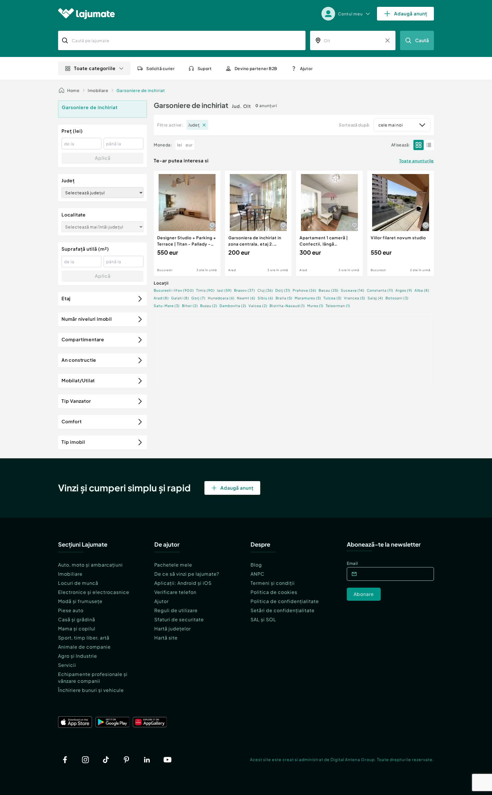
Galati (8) (180, 298)
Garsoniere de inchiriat (140, 90)
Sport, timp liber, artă (83, 638)
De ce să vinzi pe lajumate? (186, 574)
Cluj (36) (265, 290)
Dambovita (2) (233, 306)
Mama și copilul (76, 628)
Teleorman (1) (338, 306)
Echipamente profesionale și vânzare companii (93, 677)
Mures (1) (315, 306)
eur (189, 144)
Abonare (364, 594)
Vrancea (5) (354, 298)
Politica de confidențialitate (285, 601)
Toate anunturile (416, 160)
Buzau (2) (208, 306)
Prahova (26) (304, 290)
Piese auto (70, 610)
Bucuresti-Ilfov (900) (174, 290)
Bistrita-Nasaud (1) (287, 306)
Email (352, 563)
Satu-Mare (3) (167, 306)
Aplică (102, 158)
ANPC (258, 574)
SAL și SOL (263, 619)
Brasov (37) (244, 290)
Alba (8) (422, 290)
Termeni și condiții (273, 583)
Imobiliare (98, 90)
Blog (256, 565)
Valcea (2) (258, 306)
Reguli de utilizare (176, 610)
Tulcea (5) (332, 298)
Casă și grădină (76, 619)
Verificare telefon (175, 592)
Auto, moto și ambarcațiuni (90, 565)
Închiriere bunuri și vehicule (91, 690)
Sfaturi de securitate (179, 619)
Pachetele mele (173, 565)
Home (73, 90)
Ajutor (161, 601)
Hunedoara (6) (221, 298)
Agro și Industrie (77, 656)
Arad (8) (161, 298)
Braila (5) (284, 298)
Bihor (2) (190, 306)
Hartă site (166, 638)
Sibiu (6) (265, 298)
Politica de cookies (274, 592)
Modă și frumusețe (80, 601)
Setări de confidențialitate (283, 610)
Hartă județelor (172, 628)
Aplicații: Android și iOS (183, 583)
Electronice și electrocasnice (93, 592)
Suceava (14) (352, 290)
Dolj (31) (282, 290)
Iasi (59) (224, 290)
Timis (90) (205, 290)
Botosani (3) (397, 298)
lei (179, 144)
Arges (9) (403, 290)
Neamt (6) (246, 298)
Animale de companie (84, 647)
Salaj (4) (375, 298)
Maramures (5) (308, 298)
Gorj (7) (198, 298)
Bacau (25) (329, 290)
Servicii (67, 665)
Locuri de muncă (78, 583)
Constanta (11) (380, 290)
